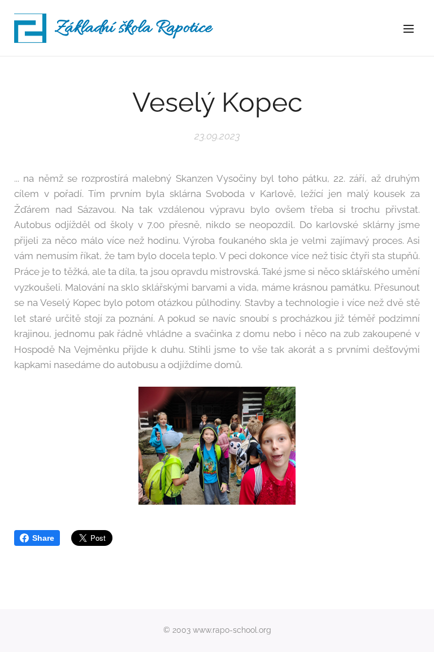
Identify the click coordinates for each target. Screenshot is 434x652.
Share (43, 537)
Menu (408, 28)
